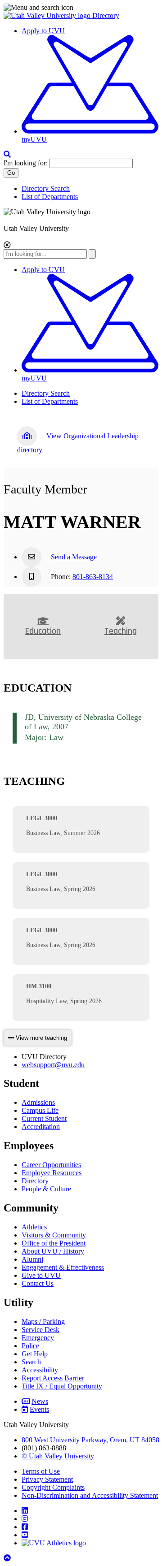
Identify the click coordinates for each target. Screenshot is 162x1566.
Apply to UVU (43, 31)
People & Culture (46, 1189)
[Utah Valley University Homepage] (48, 15)
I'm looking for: (26, 163)
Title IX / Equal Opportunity (62, 1386)
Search (31, 1362)
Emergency (38, 1337)
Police (30, 1346)
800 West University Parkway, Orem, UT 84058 (90, 1440)
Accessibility (40, 1370)
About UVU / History (53, 1251)
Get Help (35, 1354)
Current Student (44, 1118)
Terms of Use (41, 1471)
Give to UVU (41, 1275)
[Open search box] (7, 154)
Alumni (32, 1259)
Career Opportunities (51, 1164)
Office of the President (54, 1243)
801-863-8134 (92, 576)
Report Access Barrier (53, 1378)
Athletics (34, 1227)
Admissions (38, 1102)
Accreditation (41, 1126)
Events (39, 1409)
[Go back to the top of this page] (8, 1558)
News (40, 1401)
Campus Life (40, 1110)
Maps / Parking (43, 1321)
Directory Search (46, 188)
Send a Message (74, 557)
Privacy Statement (47, 1479)
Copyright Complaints (53, 1487)
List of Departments (50, 196)
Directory (105, 15)
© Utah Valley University (58, 1456)
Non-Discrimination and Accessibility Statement (90, 1495)
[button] (81, 8)
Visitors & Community (54, 1235)
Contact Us (38, 1283)
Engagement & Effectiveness (63, 1267)
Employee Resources (51, 1173)
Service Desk (40, 1329)
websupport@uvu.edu (53, 1065)
